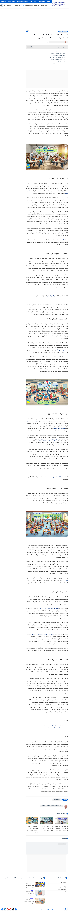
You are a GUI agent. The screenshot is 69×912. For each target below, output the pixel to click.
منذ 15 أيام (31, 890)
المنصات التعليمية (11, 1)
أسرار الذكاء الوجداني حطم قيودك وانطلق (43, 634)
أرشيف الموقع (62, 882)
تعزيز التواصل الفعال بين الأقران (48, 440)
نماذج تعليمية (3, 1)
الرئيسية (48, 1)
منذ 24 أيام (31, 882)
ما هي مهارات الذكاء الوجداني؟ (58, 55)
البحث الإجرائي (56, 725)
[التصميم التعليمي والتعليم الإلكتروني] (58, 4)
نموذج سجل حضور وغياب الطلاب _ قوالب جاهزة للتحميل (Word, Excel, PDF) (29, 901)
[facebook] (16, 909)
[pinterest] (8, 909)
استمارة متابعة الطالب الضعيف (56, 728)
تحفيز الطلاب (50, 296)
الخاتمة (63, 66)
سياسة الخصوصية (62, 884)
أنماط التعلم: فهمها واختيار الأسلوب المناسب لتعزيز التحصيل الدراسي (32, 829)
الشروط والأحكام (62, 889)
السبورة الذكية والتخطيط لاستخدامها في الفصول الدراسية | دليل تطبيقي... (61, 828)
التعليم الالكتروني (33, 1)
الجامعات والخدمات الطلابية (22, 1)
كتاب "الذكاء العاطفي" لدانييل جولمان (49, 608)
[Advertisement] (34, 20)
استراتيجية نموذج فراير (56, 477)
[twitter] (13, 909)
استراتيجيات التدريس (33, 421)
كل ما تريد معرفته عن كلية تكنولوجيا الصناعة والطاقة (29, 893)
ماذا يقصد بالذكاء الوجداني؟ (59, 51)
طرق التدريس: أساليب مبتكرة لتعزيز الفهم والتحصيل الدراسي (47, 828)
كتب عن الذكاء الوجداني (60, 61)
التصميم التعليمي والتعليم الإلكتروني (48, 909)
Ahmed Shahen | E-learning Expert (51, 805)
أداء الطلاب (64, 580)
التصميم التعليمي (41, 1)
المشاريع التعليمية (62, 350)
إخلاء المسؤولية (62, 886)
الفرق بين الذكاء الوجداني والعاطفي (57, 59)
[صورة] (40, 884)
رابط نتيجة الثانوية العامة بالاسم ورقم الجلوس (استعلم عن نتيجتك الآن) (29, 885)
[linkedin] (5, 909)
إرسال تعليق (62, 843)
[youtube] (10, 909)
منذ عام (31, 898)
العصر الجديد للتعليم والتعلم (59, 64)
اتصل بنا (64, 891)
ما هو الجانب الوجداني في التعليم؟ (58, 53)
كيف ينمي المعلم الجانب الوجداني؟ (57, 57)
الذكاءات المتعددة (59, 240)
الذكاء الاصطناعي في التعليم (40, 5)
